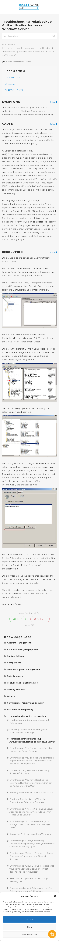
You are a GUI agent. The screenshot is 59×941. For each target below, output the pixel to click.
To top (53, 102)
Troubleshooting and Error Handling (33, 48)
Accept (29, 919)
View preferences (29, 934)
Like (18, 619)
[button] (55, 896)
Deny (29, 927)
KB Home (7, 48)
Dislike (41, 619)
